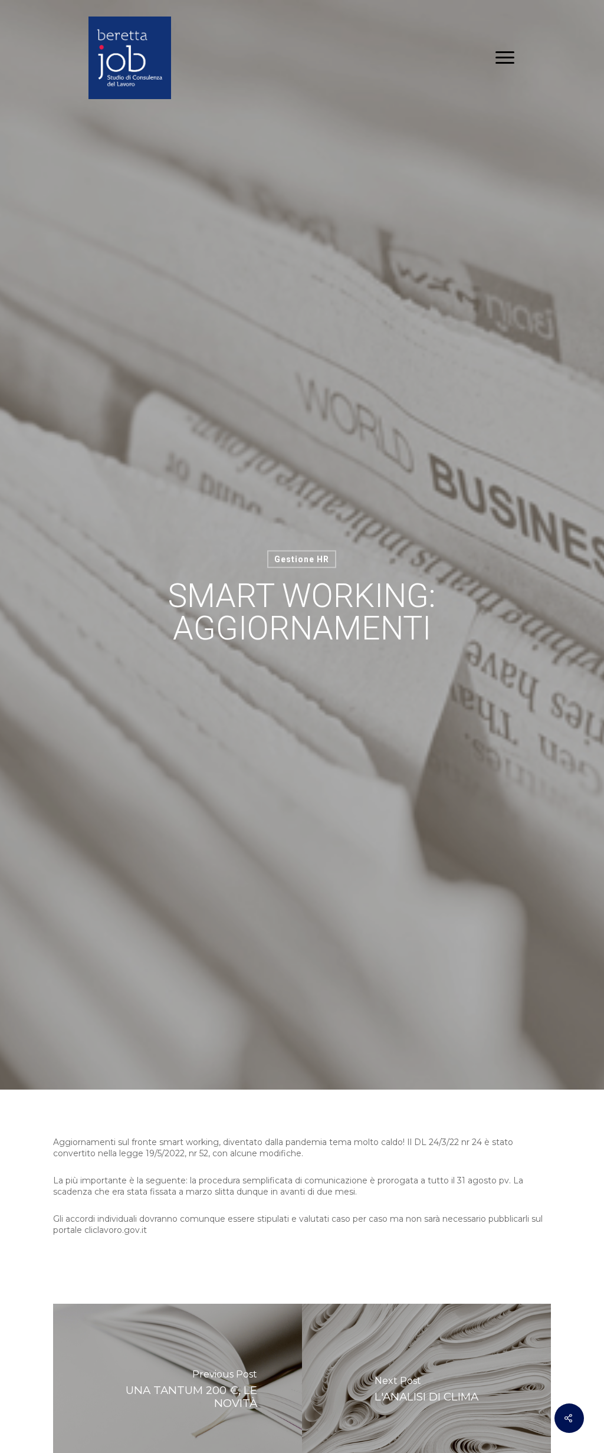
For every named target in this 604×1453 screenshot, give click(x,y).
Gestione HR (301, 558)
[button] (505, 58)
